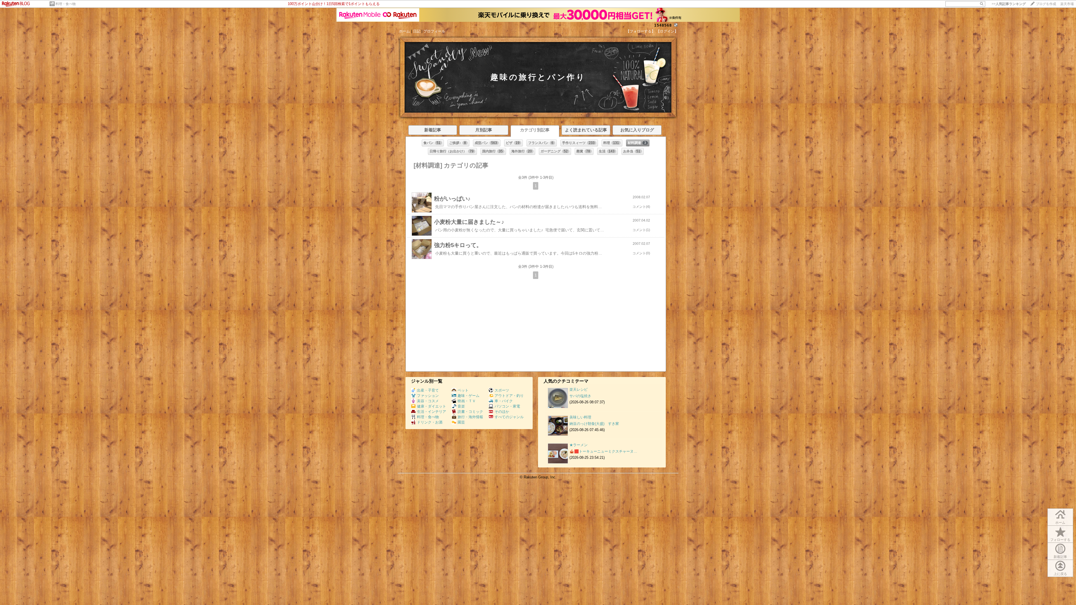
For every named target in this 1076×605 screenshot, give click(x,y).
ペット (463, 390)
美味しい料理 (580, 417)
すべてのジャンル (509, 417)
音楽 (461, 406)
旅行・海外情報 (470, 417)
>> (1009, 4)
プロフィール (434, 31)
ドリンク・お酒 (429, 422)
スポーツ (502, 390)
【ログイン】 (667, 31)
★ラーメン (578, 445)
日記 (416, 31)
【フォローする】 (640, 31)
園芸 (461, 422)
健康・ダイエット (431, 406)
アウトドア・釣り (509, 396)
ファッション (428, 396)
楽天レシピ (578, 389)
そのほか (502, 411)
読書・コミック (470, 411)
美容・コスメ (428, 401)
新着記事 (1060, 557)
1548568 (663, 25)
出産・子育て (428, 390)
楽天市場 (1067, 4)
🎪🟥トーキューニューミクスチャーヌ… (603, 451)
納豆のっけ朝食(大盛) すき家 (594, 424)
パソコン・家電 (507, 406)
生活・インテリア (431, 411)
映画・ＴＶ (467, 401)
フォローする (1060, 540)
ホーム (404, 31)
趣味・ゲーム (468, 396)
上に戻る (1060, 574)
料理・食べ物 (65, 4)
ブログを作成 (1046, 4)
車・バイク (504, 401)
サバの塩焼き (580, 396)
